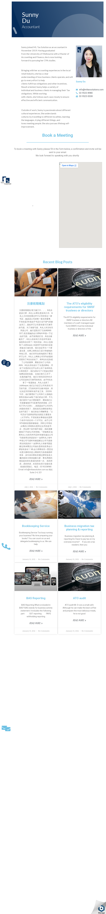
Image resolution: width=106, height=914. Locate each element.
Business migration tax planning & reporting (79, 527)
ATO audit (79, 598)
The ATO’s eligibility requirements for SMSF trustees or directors (79, 307)
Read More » (36, 479)
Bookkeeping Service (36, 526)
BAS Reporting (35, 598)
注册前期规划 (36, 303)
